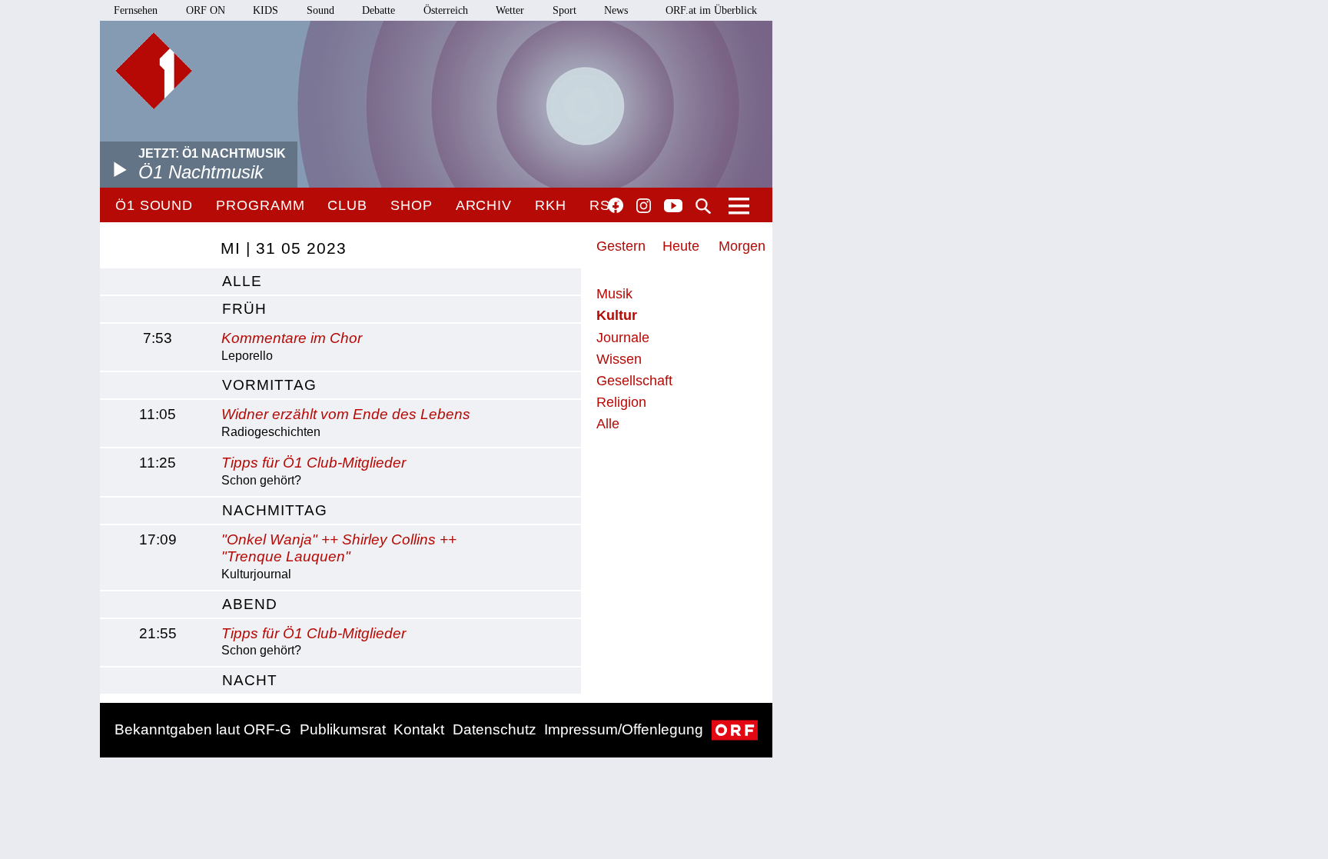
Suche (703, 206)
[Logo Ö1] (153, 70)
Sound (320, 10)
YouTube (673, 207)
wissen (619, 359)
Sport (564, 10)
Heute (680, 246)
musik (614, 293)
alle (242, 281)
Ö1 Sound (154, 205)
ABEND (249, 604)
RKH (550, 205)
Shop (411, 205)
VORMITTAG (269, 385)
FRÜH (244, 309)
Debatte (378, 10)
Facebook (615, 205)
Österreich (445, 10)
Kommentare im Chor (291, 338)
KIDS (265, 10)
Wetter (510, 10)
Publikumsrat (343, 729)
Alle (607, 423)
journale (622, 337)
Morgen (742, 246)
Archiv (484, 205)
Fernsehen (136, 10)
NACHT (249, 680)
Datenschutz (494, 729)
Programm (260, 205)
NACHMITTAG (274, 510)
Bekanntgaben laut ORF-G (203, 729)
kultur (616, 315)
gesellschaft (634, 380)
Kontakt (418, 729)
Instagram (643, 206)
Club (347, 205)
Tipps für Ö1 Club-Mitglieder (313, 462)
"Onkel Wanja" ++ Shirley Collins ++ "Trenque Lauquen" (338, 548)
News (616, 10)
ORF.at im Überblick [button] (711, 10)
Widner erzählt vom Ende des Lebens (345, 414)
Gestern (621, 246)
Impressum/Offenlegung (623, 729)
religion (621, 402)
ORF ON (205, 10)
